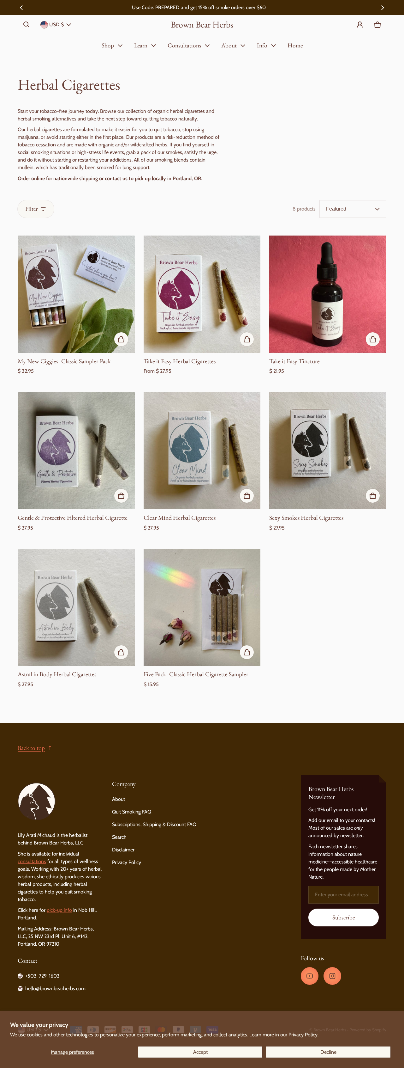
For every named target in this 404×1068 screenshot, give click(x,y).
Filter (31, 209)
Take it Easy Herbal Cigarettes (180, 361)
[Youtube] (309, 976)
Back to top (31, 748)
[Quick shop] (121, 339)
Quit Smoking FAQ (131, 812)
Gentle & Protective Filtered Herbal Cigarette (73, 517)
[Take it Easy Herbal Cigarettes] (202, 294)
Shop (108, 45)
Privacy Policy (126, 862)
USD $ (56, 24)
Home (295, 45)
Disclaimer (123, 850)
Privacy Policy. (303, 1035)
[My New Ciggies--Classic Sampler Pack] (76, 294)
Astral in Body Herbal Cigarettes (57, 674)
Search (119, 837)
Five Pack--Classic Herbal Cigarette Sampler (196, 674)
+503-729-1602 (42, 976)
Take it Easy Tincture (294, 361)
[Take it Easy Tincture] (327, 294)
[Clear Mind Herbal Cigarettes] (202, 450)
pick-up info (59, 910)
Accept (200, 1052)
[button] (26, 25)
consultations (32, 861)
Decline (328, 1052)
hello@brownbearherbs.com (55, 988)
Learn (140, 45)
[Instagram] (332, 976)
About (229, 45)
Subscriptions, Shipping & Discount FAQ (154, 824)
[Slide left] (21, 7)
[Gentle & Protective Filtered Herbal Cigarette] (76, 450)
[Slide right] (382, 7)
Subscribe (343, 917)
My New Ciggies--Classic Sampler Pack (64, 361)
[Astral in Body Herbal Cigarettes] (76, 607)
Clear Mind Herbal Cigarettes (180, 517)
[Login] (360, 25)
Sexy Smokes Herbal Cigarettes (306, 517)
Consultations (184, 45)
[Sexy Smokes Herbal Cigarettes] (327, 450)
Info (262, 45)
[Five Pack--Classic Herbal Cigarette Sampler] (202, 607)
